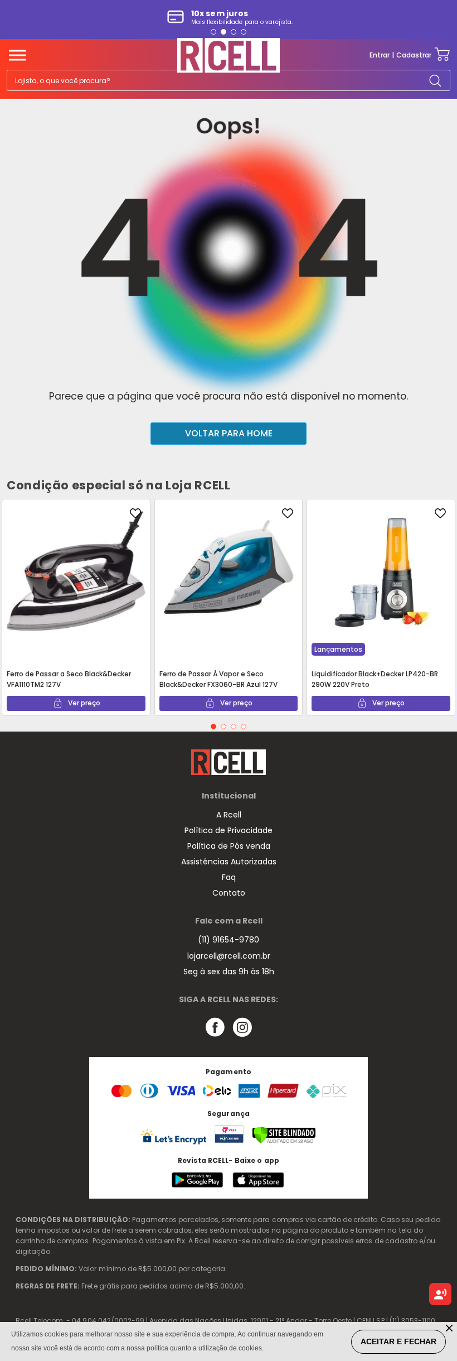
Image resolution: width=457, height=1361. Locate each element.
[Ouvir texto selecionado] (440, 1294)
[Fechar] (450, 1329)
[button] (213, 32)
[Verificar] (284, 1141)
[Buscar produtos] (435, 80)
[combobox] (228, 80)
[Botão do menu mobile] (17, 55)
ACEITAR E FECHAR (398, 1341)
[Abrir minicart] (442, 55)
